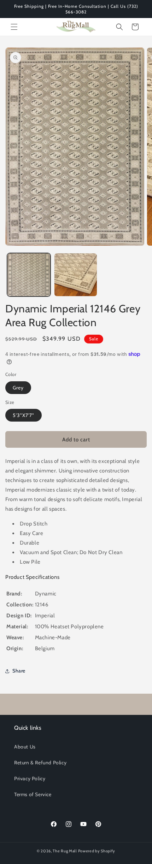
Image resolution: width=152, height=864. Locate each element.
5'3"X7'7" (23, 415)
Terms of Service (33, 794)
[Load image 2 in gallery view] (76, 274)
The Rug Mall (65, 850)
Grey (18, 387)
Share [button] (18, 671)
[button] (14, 27)
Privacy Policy (29, 778)
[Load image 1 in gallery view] (29, 274)
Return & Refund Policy (40, 762)
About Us (25, 746)
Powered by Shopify (97, 850)
